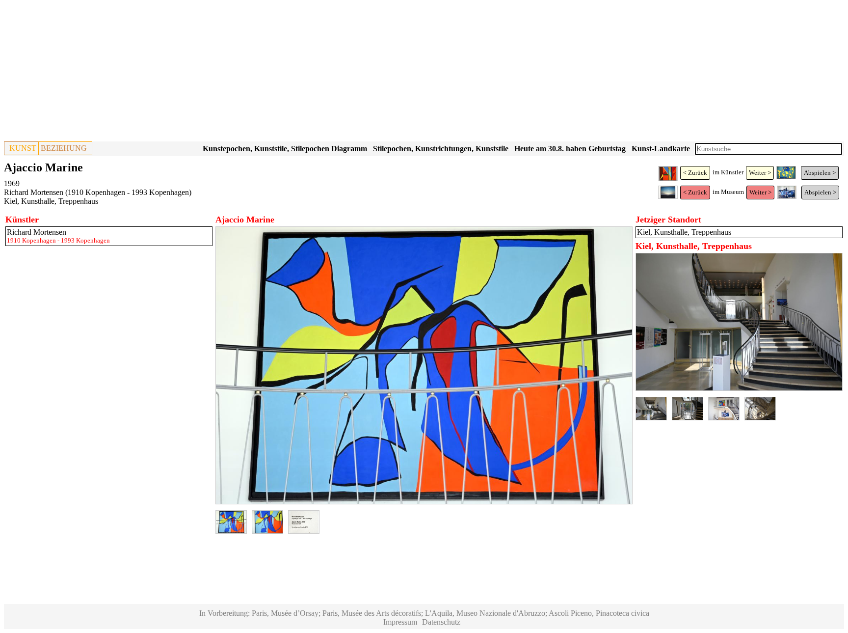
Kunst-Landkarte (661, 148)
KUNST (22, 148)
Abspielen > (820, 172)
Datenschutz (441, 622)
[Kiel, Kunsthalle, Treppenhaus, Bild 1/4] (739, 388)
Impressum (400, 622)
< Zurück (695, 172)
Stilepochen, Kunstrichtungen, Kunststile (440, 148)
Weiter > (760, 172)
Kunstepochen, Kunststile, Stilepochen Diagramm (285, 148)
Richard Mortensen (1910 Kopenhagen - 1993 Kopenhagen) (97, 192)
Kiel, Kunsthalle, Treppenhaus (51, 201)
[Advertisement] (298, 72)
